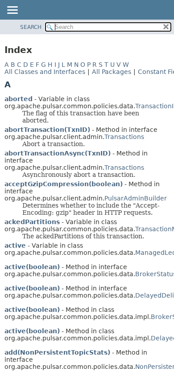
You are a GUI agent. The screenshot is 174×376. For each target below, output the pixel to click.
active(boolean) (32, 266)
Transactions (124, 136)
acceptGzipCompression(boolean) (63, 184)
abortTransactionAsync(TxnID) (57, 153)
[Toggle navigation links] (12, 10)
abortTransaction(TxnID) (47, 129)
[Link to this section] (17, 84)
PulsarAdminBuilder (135, 198)
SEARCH (30, 27)
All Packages (111, 71)
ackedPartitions (32, 221)
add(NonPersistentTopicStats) (57, 352)
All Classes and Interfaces (44, 71)
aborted (18, 98)
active (15, 245)
